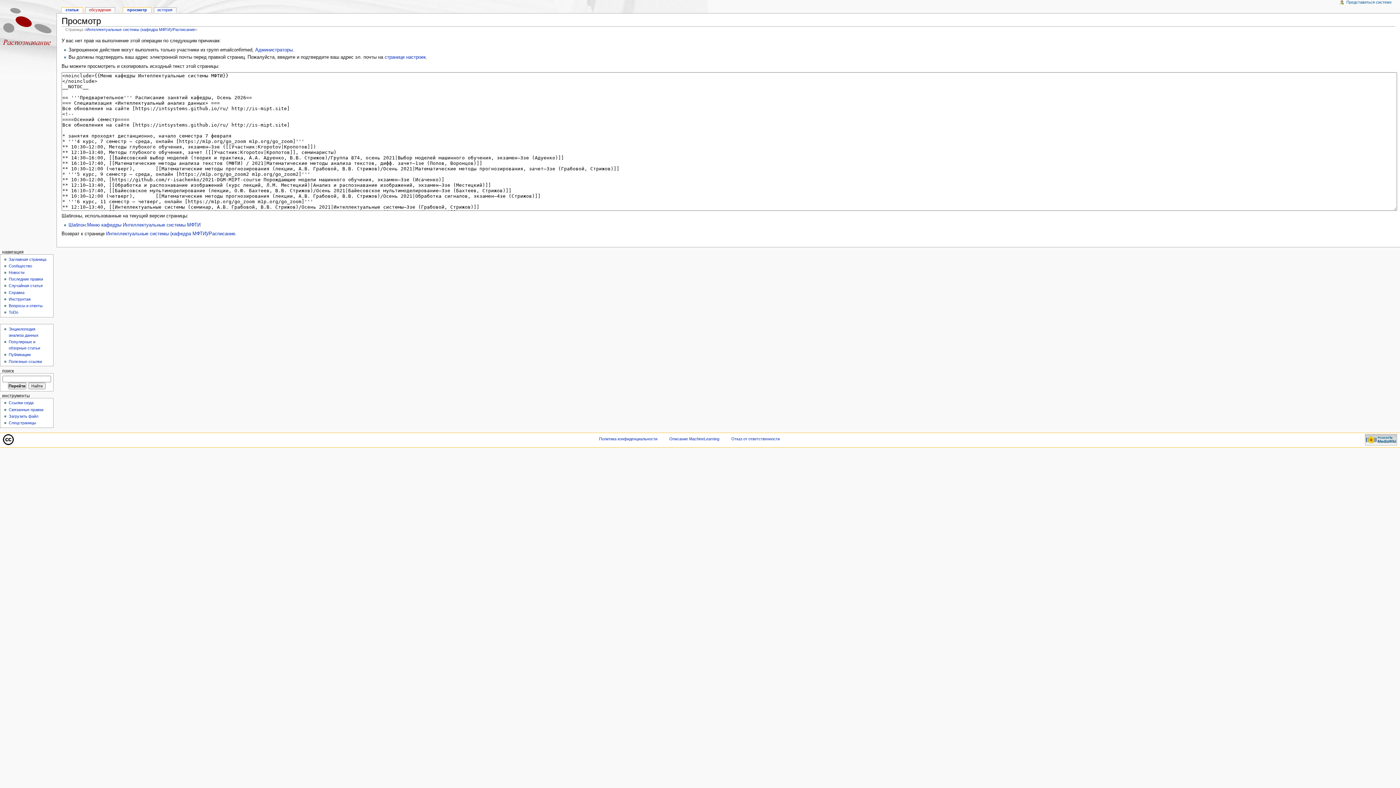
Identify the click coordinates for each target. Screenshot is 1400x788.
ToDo (13, 312)
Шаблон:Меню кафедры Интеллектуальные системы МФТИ (135, 225)
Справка (16, 292)
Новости (16, 272)
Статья (72, 10)
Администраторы (274, 50)
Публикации (20, 354)
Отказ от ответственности (755, 439)
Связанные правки (26, 409)
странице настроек (405, 57)
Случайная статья (26, 285)
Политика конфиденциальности (628, 439)
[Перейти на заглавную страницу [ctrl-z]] (28, 28)
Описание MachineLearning (694, 439)
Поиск (8, 371)
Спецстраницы (22, 423)
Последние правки (26, 279)
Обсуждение (100, 10)
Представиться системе (1369, 2)
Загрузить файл (23, 416)
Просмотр (137, 10)
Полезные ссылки (25, 361)
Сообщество (20, 266)
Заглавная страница (27, 259)
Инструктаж (20, 299)
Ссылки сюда (21, 403)
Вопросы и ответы (26, 306)
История (165, 10)
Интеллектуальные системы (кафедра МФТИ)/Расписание (140, 29)
